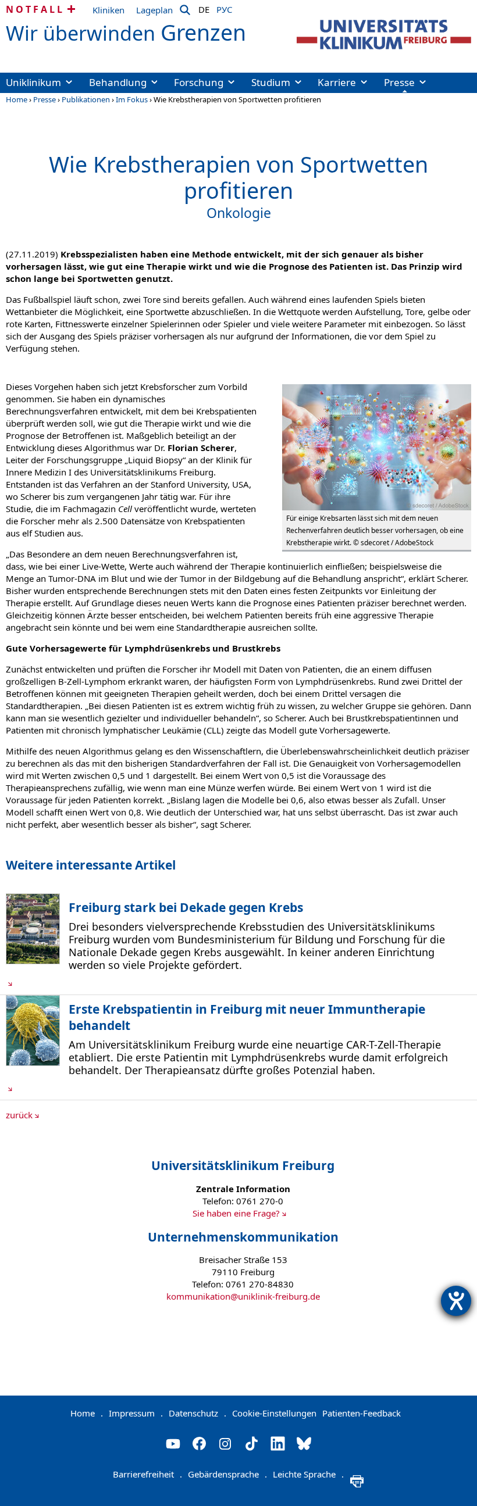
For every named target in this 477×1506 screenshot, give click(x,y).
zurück (19, 1115)
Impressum (136, 1413)
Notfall (35, 9)
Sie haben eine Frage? (236, 1213)
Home (16, 99)
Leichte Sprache (308, 1474)
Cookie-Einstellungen (274, 1413)
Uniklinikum (33, 82)
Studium (270, 82)
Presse (399, 82)
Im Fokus (132, 99)
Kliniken (108, 10)
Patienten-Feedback (361, 1413)
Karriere (337, 82)
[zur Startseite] (384, 34)
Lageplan (154, 10)
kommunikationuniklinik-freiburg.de (243, 1296)
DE (203, 7)
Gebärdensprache (227, 1474)
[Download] (33, 961)
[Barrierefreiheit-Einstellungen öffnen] (456, 1301)
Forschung (198, 82)
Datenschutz (197, 1413)
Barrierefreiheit (147, 1474)
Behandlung (118, 82)
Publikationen (86, 99)
